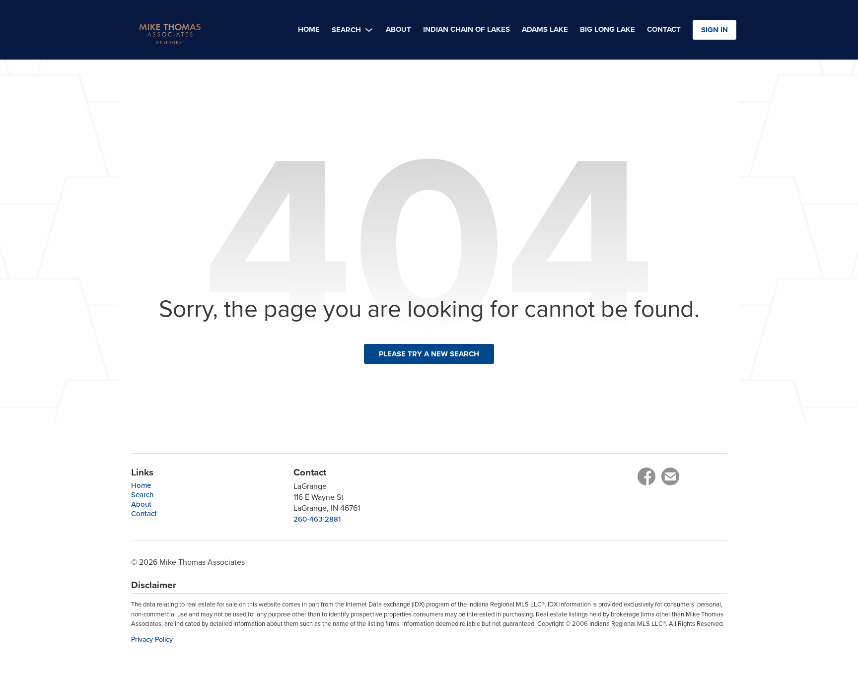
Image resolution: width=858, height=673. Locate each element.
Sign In (714, 29)
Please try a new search (429, 353)
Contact (144, 513)
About (141, 504)
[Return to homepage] (208, 30)
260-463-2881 (317, 519)
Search (142, 494)
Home (141, 485)
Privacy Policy (152, 639)
